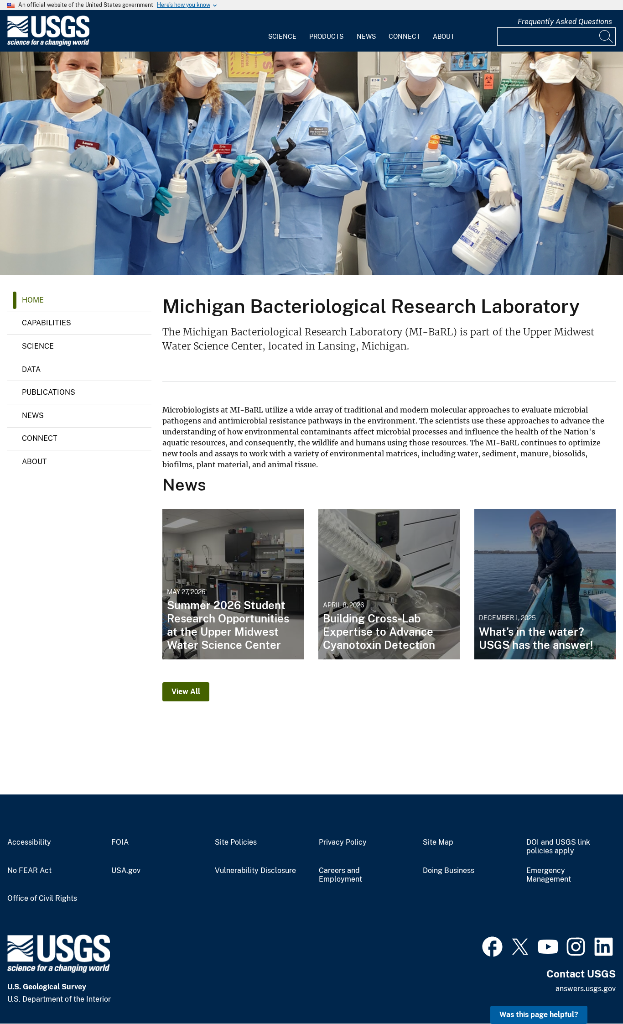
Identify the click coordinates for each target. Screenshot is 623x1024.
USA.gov (125, 871)
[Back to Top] (590, 991)
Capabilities (46, 323)
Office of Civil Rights (42, 898)
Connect (404, 36)
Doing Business (448, 871)
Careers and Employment (340, 875)
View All (185, 691)
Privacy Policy (343, 842)
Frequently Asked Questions (565, 21)
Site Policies (236, 842)
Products (326, 36)
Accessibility (29, 842)
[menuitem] (282, 31)
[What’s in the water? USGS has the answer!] (545, 584)
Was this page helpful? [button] (538, 1014)
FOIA (120, 842)
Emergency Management (548, 875)
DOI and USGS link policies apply (558, 846)
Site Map (438, 842)
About (443, 36)
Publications (48, 392)
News (366, 36)
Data (31, 369)
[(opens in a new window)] (492, 945)
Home (33, 300)
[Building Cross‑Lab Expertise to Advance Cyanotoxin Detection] (389, 584)
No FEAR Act (29, 871)
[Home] (48, 44)
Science (282, 36)
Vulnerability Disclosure (255, 871)
